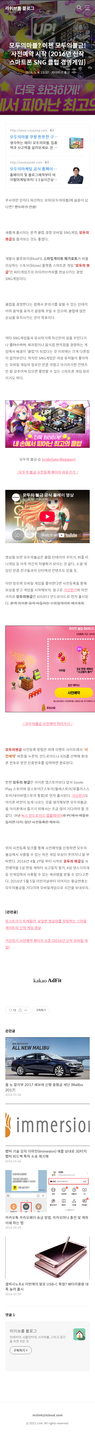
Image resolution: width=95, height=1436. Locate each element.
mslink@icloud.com (47, 1415)
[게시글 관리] (25, 1010)
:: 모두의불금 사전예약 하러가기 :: (48, 723)
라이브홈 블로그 (19, 8)
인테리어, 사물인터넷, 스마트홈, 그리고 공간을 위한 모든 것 (38, 1339)
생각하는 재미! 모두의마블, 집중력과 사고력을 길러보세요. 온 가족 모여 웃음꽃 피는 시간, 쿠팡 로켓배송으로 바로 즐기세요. (33, 145)
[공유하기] (20, 1010)
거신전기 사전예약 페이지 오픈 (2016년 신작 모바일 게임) (46, 944)
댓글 (10, 1315)
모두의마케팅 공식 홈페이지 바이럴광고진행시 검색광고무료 (33, 169)
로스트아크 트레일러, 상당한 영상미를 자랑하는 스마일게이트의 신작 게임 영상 (46, 924)
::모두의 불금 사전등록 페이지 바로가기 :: (47, 472)
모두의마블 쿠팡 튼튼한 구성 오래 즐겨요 (34, 136)
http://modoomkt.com (26, 162)
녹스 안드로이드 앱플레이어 (42, 815)
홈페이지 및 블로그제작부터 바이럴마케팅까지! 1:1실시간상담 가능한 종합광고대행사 (33, 177)
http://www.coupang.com (28, 130)
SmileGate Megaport (59, 459)
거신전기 (70, 590)
